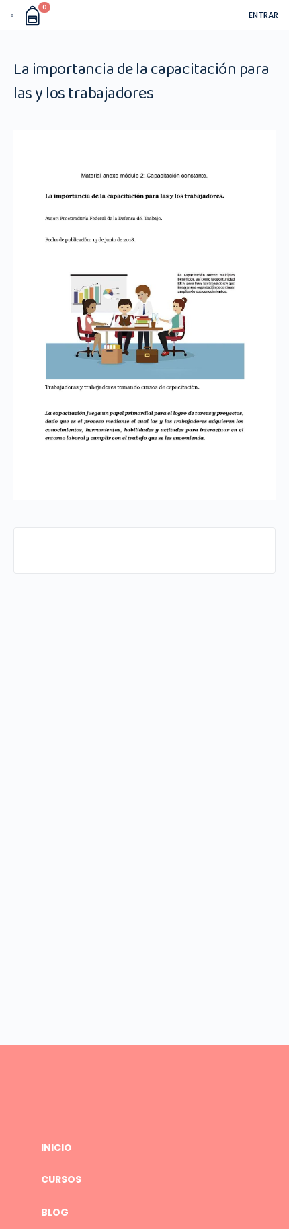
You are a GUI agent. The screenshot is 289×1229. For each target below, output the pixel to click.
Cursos (61, 1179)
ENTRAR (263, 15)
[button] (12, 15)
